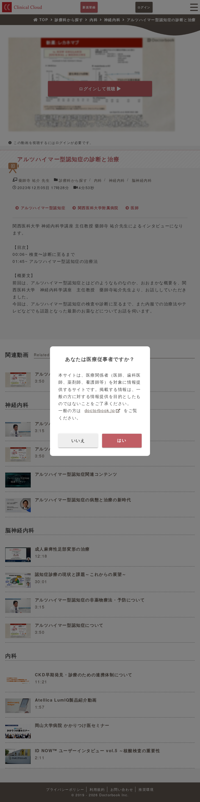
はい (121, 440)
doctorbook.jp (100, 410)
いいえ (78, 440)
